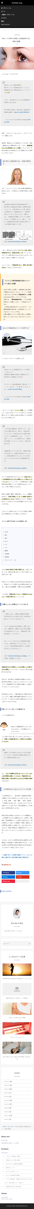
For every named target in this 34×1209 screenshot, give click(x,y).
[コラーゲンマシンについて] (17, 1028)
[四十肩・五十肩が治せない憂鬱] (17, 1009)
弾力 (7, 864)
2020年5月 (6, 1100)
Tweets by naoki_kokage (6, 1199)
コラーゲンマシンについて (17, 1037)
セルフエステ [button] (5, 24)
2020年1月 (6, 1115)
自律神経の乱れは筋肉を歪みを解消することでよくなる (17, 978)
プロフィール (6, 8)
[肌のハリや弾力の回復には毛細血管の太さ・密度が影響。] (17, 58)
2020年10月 (7, 1085)
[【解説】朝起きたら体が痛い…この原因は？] (17, 989)
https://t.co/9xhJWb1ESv (21, 112)
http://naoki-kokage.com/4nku (17, 241)
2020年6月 (6, 1096)
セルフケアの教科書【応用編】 (13, 1175)
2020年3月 (6, 1108)
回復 (4, 864)
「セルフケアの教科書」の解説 (13, 1156)
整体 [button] (2, 21)
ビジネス (4, 18)
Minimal (13, 1206)
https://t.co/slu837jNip (15, 389)
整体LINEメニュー (10, 1167)
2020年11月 (7, 1081)
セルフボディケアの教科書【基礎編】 (14, 1164)
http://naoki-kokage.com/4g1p (17, 656)
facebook (6, 872)
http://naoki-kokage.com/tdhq (17, 468)
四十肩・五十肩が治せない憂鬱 (17, 1017)
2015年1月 (6, 1119)
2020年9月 (6, 1089)
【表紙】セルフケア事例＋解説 (13, 1160)
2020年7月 (6, 1093)
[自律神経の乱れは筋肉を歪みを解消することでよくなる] (17, 969)
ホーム (3, 11)
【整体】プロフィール (7, 14)
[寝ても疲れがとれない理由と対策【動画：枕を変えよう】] (17, 1048)
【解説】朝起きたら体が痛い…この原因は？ (17, 998)
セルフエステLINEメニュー (12, 1171)
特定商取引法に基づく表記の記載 (13, 1186)
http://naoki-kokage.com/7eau (17, 765)
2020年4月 (6, 1104)
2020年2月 (6, 1111)
